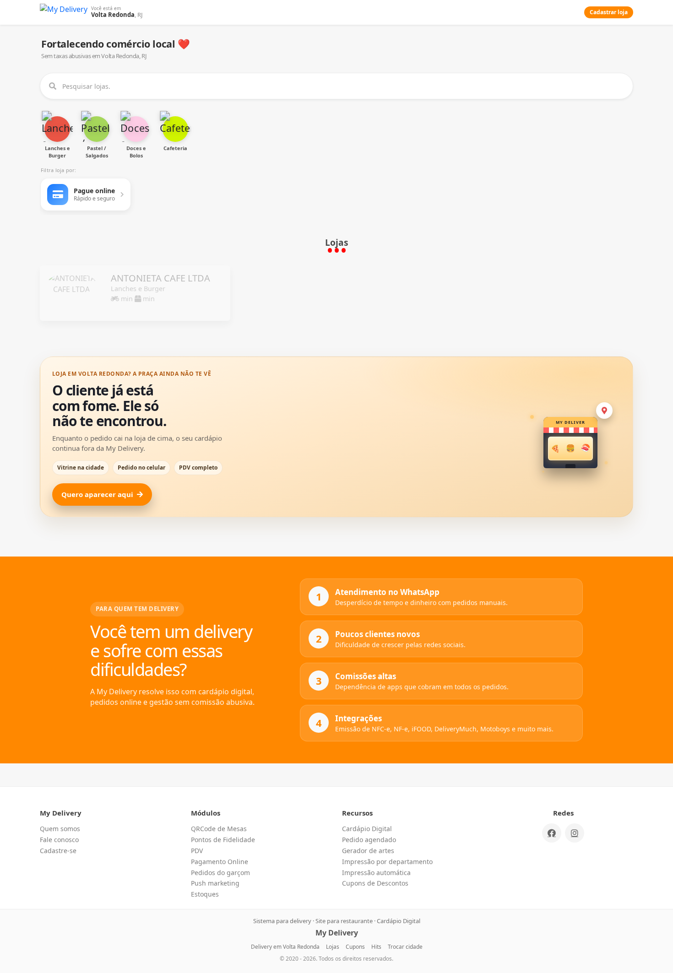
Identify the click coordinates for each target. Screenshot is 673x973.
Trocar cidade (405, 947)
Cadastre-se (58, 850)
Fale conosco (59, 839)
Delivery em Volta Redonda (285, 947)
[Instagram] (574, 833)
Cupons (355, 947)
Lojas (332, 947)
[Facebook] (551, 833)
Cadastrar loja (609, 12)
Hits (376, 947)
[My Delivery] (63, 12)
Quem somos (60, 828)
